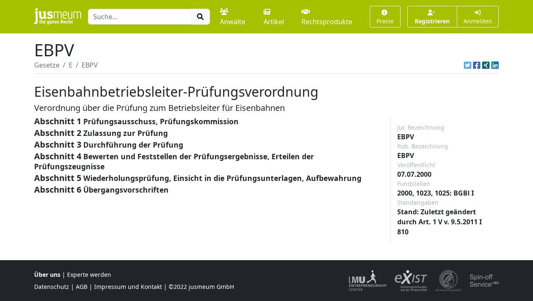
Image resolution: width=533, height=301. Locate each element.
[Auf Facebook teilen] (477, 65)
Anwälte (232, 21)
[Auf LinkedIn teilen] (495, 65)
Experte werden (89, 274)
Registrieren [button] (432, 21)
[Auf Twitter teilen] (467, 65)
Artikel (274, 21)
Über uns (47, 274)
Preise (385, 21)
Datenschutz (51, 287)
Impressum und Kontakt (128, 287)
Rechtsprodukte (326, 21)
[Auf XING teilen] (486, 65)
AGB (81, 287)
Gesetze (47, 65)
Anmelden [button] (477, 21)
